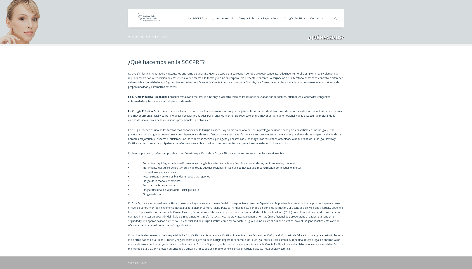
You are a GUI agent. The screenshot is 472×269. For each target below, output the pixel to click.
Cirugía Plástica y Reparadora (259, 18)
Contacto (316, 18)
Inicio (148, 36)
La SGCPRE (195, 18)
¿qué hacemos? (222, 18)
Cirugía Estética (294, 18)
